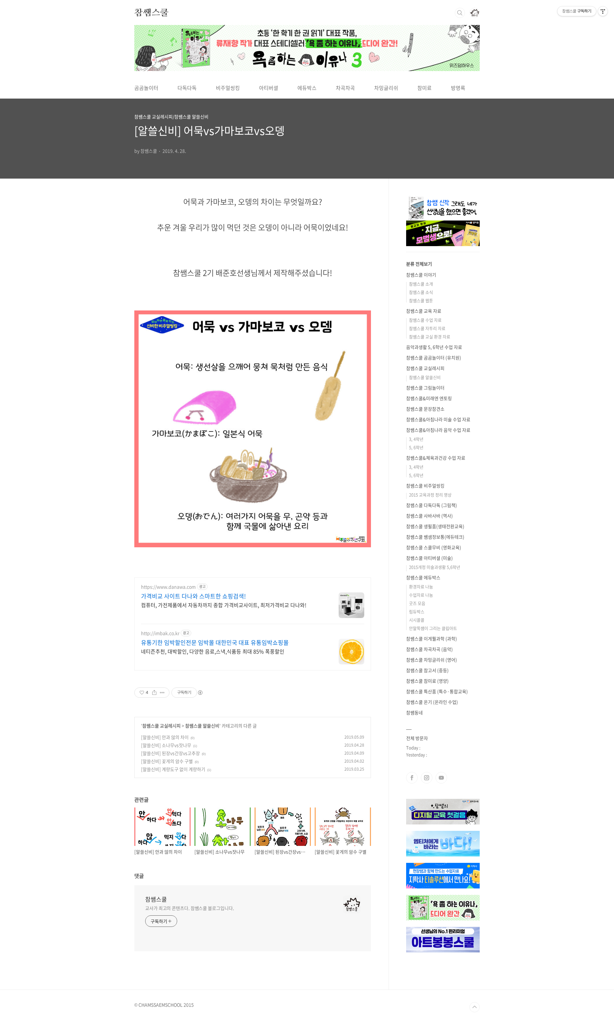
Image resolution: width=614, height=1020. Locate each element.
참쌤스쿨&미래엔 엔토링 (429, 398)
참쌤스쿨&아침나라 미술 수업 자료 (438, 419)
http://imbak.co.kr (160, 633)
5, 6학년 (416, 447)
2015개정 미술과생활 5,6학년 (434, 567)
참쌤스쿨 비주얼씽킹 (425, 485)
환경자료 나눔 (421, 586)
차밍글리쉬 (386, 88)
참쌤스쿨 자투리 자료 (427, 328)
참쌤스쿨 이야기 (421, 274)
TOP (474, 1007)
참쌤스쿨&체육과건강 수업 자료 (435, 457)
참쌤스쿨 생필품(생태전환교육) (435, 526)
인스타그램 (426, 777)
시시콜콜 (416, 620)
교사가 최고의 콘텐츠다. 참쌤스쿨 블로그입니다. (189, 908)
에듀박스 (307, 88)
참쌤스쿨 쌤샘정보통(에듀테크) (435, 537)
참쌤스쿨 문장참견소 (425, 409)
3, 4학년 (416, 439)
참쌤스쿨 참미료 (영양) (427, 681)
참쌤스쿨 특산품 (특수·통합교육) (437, 691)
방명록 (458, 88)
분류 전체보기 (419, 264)
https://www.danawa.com (168, 587)
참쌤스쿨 (151, 12)
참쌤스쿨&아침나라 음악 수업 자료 (438, 430)
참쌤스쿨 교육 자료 (423, 311)
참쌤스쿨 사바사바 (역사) (429, 515)
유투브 (441, 777)
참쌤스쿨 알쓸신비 (202, 725)
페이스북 (412, 777)
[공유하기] (154, 692)
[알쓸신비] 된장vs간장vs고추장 (170, 753)
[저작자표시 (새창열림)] (200, 692)
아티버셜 (268, 88)
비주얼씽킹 (228, 88)
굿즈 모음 (417, 603)
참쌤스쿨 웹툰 (421, 300)
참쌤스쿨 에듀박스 (423, 577)
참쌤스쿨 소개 (421, 284)
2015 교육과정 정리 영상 (430, 495)
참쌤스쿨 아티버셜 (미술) (429, 558)
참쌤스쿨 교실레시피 (161, 725)
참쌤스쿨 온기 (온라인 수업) (432, 702)
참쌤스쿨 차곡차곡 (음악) (429, 649)
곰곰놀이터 (146, 88)
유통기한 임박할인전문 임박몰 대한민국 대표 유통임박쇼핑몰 (215, 643)
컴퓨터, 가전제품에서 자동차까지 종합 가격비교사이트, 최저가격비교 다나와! (223, 604)
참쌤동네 (414, 712)
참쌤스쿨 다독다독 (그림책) (431, 505)
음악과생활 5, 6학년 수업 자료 (434, 347)
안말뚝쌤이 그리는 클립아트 (433, 628)
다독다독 (187, 88)
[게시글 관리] (162, 692)
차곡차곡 (345, 88)
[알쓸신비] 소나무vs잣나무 (166, 745)
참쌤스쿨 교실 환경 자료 (429, 336)
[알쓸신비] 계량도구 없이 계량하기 (173, 769)
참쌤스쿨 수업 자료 (425, 320)
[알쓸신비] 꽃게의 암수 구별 (167, 761)
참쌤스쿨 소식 (421, 292)
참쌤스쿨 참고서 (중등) (427, 670)
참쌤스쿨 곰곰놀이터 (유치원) (433, 357)
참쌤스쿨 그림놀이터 (425, 387)
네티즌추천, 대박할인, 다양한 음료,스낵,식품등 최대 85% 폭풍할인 (212, 651)
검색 (460, 13)
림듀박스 (416, 611)
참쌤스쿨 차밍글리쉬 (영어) (431, 659)
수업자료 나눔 (421, 595)
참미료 (424, 88)
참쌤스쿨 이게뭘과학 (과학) (431, 638)
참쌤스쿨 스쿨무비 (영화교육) (433, 547)
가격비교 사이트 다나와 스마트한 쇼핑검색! (193, 596)
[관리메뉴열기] (603, 11)
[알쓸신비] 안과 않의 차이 (165, 737)
